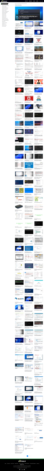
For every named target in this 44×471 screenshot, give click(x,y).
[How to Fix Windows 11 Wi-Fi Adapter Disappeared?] (19, 115)
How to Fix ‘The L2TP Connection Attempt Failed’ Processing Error (28, 218)
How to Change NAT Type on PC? (38, 202)
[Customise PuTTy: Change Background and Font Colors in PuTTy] (29, 190)
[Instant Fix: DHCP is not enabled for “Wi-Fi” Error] (38, 73)
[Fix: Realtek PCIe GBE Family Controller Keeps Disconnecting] (38, 32)
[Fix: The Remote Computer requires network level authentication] (38, 331)
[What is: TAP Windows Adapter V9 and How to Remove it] (38, 399)
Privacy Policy (12, 463)
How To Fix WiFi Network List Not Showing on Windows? (28, 44)
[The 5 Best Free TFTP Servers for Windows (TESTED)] (38, 290)
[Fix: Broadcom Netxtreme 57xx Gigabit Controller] (38, 357)
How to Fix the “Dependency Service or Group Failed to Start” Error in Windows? (29, 53)
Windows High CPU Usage (5, 5)
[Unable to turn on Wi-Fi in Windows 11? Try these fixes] (29, 156)
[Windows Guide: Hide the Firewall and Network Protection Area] (19, 173)
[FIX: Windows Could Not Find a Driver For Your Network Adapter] (29, 348)
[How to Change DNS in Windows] (38, 307)
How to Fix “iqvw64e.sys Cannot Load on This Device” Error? (28, 36)
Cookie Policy (16, 463)
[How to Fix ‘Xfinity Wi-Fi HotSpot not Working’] (19, 257)
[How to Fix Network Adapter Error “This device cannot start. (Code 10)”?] (38, 407)
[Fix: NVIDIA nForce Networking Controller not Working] (19, 323)
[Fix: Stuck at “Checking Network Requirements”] (38, 323)
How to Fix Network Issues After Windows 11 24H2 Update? (19, 44)
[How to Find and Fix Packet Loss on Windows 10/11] (29, 81)
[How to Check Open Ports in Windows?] (38, 215)
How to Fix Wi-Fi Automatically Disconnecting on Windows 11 (28, 152)
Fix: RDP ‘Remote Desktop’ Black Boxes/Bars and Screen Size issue (38, 392)
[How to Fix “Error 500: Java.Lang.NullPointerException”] (19, 131)
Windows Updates (4, 6)
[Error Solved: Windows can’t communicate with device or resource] (19, 398)
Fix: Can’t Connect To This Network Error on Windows (29, 127)
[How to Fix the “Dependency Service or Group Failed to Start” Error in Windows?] (29, 48)
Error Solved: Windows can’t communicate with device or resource (18, 403)
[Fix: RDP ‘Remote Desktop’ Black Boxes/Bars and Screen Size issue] (38, 388)
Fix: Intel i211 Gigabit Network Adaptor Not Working (18, 85)
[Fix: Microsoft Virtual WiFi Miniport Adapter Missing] (29, 331)
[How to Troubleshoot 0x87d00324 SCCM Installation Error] (19, 65)
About (5, 463)
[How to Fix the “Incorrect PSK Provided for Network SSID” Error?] (19, 340)
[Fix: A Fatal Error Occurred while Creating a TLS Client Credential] (38, 65)
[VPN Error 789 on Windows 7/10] (29, 198)
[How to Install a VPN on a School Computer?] (38, 81)
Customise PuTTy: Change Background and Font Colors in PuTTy (28, 195)
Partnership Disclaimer (33, 463)
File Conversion (4, 26)
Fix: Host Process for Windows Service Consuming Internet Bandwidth (28, 371)
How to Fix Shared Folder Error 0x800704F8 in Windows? (28, 28)
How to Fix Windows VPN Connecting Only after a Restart (28, 252)
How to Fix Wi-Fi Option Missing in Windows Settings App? (19, 311)
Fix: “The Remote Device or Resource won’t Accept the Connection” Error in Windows (38, 384)
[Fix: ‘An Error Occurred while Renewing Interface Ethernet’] (19, 182)
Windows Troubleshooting (5, 11)
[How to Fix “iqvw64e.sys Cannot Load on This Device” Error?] (29, 32)
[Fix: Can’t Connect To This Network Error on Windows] (29, 123)
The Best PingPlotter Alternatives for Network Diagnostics (19, 286)
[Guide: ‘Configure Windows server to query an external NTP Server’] (19, 407)
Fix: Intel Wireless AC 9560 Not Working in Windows (28, 94)
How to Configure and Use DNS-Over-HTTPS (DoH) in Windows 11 (19, 168)
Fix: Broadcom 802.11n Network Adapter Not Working (38, 374)
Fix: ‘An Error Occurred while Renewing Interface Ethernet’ (18, 186)
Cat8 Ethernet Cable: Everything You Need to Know (38, 61)
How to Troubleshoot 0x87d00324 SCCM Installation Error (19, 69)
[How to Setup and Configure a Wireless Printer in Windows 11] (38, 156)
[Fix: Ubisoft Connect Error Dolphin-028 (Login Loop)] (19, 32)
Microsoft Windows (19, 3)
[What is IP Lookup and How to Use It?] (38, 437)
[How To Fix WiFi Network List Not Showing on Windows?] (29, 40)
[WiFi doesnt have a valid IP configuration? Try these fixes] (29, 139)
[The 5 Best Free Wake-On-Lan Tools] (38, 256)
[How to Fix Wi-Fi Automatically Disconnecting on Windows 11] (29, 148)
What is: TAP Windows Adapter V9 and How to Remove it (38, 403)
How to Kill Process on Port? (18, 227)
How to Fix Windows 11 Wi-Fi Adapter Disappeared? (18, 119)
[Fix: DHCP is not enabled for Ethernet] (19, 315)
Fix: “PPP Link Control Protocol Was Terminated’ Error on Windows (38, 119)
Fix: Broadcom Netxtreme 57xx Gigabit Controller (38, 361)
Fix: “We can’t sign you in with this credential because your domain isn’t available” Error (38, 53)
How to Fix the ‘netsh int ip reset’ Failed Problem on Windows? (38, 227)
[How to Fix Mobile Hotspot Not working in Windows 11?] (19, 139)
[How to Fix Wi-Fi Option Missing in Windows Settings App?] (19, 307)
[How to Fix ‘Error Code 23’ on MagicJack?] (19, 207)
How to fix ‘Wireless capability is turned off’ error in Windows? (19, 382)
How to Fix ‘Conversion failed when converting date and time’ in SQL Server (38, 209)
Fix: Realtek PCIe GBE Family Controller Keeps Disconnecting (38, 36)
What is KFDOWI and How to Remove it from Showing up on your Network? (19, 236)
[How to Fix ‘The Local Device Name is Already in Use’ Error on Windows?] (19, 248)
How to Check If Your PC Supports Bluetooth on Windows (38, 319)
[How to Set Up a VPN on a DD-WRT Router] (38, 274)
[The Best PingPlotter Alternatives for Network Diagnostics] (19, 282)
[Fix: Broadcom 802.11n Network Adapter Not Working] (38, 368)
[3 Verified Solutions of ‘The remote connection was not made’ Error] (29, 282)
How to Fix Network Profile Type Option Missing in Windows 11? (38, 94)
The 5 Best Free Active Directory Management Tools (19, 269)
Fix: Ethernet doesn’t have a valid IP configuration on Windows (19, 336)
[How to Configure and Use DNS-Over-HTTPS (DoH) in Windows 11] (19, 164)
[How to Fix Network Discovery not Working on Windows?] (38, 248)
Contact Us (38, 463)
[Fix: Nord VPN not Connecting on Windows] (19, 298)
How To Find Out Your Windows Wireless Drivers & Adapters (18, 452)
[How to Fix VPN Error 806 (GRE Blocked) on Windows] (38, 173)
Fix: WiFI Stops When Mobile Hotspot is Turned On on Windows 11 (29, 119)
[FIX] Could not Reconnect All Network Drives (28, 185)
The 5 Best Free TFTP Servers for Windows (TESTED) (38, 294)
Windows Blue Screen (5, 18)
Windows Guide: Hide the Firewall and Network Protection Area (19, 178)
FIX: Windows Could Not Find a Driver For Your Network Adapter (28, 352)
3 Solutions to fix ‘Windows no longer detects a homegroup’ (28, 392)
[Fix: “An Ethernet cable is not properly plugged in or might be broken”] (38, 23)
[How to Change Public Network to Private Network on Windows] (29, 356)
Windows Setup (4, 14)
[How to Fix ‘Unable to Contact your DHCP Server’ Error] (29, 323)
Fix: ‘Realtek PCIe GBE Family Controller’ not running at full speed (38, 235)
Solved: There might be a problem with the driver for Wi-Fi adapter (29, 311)
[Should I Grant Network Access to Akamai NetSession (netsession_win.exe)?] (38, 347)
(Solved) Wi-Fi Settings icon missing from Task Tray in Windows (19, 94)
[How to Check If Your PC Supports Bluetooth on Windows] (38, 315)
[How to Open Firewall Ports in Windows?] (29, 223)
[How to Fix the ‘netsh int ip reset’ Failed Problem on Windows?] (38, 223)
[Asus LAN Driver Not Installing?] (19, 73)
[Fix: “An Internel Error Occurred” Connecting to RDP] (19, 290)
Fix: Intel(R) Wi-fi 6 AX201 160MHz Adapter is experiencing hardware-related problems (38, 136)
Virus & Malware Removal (5, 20)
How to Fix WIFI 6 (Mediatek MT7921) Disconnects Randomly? (19, 127)
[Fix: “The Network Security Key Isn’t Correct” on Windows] (29, 13)
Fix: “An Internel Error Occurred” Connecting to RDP (19, 294)
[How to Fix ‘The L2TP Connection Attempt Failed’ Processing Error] (29, 215)
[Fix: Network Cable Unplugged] (29, 378)
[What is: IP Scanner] (38, 429)
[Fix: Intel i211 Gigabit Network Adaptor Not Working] (19, 81)
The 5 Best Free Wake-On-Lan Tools (38, 260)
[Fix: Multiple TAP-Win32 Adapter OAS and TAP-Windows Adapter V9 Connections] (29, 416)
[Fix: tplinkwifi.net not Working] (38, 282)
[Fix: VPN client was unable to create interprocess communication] (29, 315)
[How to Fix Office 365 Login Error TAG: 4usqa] (19, 23)
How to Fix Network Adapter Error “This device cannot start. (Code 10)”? (38, 412)
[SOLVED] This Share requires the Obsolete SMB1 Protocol (38, 168)
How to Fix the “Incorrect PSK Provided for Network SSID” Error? (19, 344)
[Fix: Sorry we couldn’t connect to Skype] (19, 356)
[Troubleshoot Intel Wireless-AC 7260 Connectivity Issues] (29, 165)
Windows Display (4, 13)
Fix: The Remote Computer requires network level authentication (38, 335)
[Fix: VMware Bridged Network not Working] (38, 265)
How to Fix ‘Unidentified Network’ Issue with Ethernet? (38, 303)
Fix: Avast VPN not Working (28, 269)
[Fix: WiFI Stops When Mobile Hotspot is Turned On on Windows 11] (29, 115)
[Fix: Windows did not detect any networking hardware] (19, 389)
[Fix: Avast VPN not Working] (29, 265)
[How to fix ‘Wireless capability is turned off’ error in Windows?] (19, 378)
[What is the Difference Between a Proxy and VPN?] (19, 190)
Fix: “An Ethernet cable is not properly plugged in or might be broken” (38, 28)
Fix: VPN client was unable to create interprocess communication (29, 319)
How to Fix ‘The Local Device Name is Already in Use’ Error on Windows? (19, 253)
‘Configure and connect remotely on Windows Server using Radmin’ (38, 186)
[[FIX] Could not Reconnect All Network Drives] (29, 182)
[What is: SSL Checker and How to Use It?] (29, 429)
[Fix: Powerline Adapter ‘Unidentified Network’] (29, 445)
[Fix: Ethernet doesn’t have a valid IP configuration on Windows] (19, 331)
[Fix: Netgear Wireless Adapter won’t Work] (19, 348)
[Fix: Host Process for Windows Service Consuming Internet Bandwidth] (29, 366)
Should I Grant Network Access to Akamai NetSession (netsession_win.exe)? (38, 350)
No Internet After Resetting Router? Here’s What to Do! (38, 44)
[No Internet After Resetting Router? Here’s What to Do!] (38, 40)
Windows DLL (3, 21)
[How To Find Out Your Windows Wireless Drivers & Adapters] (19, 447)
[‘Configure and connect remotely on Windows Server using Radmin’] (38, 182)
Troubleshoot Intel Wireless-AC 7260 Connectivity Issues (28, 169)
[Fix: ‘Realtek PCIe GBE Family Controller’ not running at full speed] (38, 231)
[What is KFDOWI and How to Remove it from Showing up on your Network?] (19, 231)
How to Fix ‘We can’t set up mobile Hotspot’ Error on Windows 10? (29, 178)
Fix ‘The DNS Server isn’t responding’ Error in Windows (18, 110)
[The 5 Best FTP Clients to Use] (19, 215)
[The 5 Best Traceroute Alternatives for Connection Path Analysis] (19, 240)
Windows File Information (5, 19)
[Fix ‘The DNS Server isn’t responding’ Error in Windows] (19, 106)
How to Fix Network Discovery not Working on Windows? (38, 252)
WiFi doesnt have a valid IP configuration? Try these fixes (28, 143)
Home (16, 3)
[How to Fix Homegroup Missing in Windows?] (29, 240)
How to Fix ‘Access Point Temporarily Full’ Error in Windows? (29, 61)
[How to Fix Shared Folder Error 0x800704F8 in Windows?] (29, 23)
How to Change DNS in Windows (38, 310)
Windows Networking (4, 12)
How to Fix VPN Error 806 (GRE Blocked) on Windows (38, 178)
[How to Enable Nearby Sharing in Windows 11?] (38, 148)
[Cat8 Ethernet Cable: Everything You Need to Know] (38, 57)
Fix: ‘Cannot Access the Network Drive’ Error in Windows (28, 110)
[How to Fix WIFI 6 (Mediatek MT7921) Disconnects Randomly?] (19, 123)
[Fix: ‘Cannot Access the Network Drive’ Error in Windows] (29, 106)
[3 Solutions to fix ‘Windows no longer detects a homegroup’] (29, 388)
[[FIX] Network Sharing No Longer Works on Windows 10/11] (19, 98)
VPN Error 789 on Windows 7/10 (28, 202)
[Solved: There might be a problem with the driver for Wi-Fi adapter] (29, 307)
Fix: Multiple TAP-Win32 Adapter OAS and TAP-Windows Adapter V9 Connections (29, 421)
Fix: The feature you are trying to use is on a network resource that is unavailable (29, 403)
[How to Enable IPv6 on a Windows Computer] (19, 365)
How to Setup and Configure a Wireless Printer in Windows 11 (38, 160)
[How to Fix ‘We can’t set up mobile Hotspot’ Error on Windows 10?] (29, 173)
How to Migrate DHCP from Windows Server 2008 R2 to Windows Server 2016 (28, 412)
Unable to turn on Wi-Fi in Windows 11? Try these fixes (29, 160)
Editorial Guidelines (27, 463)
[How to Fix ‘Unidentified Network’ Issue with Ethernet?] (38, 298)
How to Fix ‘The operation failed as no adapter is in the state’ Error (29, 294)
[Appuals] (4, 1)
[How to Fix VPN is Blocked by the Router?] (38, 98)
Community (8, 463)
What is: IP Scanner (36, 433)
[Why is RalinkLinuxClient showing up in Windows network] (29, 340)
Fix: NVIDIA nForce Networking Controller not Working (18, 327)
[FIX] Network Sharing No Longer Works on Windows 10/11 (19, 102)
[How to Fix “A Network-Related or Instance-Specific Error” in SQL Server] (29, 207)
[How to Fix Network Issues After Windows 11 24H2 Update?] (19, 40)
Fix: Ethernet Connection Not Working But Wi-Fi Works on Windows (37, 111)
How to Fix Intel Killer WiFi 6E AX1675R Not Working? (28, 102)
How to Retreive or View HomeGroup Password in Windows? (18, 278)
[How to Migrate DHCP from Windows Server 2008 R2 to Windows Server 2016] (29, 407)
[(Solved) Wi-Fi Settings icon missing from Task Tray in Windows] (19, 90)
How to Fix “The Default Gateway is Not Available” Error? (38, 143)
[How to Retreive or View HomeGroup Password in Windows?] (19, 274)
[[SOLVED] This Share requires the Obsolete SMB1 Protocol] (38, 164)
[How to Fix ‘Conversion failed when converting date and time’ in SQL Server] (38, 206)
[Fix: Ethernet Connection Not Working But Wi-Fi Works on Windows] (38, 106)
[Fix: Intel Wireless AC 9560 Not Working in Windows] (29, 90)
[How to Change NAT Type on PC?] (38, 198)
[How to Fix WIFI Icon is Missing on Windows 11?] (19, 156)
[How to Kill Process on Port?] (19, 223)
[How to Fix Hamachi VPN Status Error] (29, 256)
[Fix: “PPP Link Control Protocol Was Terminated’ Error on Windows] (38, 115)
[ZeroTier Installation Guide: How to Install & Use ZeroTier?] (29, 73)
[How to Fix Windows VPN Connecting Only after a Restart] (29, 248)
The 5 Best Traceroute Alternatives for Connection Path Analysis (19, 244)
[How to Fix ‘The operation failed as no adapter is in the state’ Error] (29, 290)
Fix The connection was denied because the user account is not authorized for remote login (28, 303)
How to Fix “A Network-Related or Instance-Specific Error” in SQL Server (28, 211)
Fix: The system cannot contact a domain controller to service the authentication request (19, 61)
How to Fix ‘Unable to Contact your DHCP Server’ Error (29, 327)
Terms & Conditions (21, 463)
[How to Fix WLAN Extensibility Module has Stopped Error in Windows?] (29, 65)
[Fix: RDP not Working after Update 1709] (38, 419)
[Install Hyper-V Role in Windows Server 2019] (19, 198)
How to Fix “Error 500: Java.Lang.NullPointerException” (19, 135)
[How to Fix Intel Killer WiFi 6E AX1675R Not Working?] (29, 98)
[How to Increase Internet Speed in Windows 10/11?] (29, 131)
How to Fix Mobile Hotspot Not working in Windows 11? (18, 143)
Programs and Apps (4, 22)
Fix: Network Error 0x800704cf (18, 432)
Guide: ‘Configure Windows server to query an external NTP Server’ (19, 412)
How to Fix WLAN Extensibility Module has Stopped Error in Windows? (28, 69)
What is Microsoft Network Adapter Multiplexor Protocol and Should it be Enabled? (38, 244)
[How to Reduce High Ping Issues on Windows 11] (38, 123)
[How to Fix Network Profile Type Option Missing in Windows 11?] (38, 90)
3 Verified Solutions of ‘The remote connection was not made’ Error (29, 286)
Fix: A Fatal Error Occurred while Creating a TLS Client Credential (38, 69)
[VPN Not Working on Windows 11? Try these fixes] (19, 148)
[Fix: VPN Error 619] (29, 274)
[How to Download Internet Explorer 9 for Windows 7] (19, 416)
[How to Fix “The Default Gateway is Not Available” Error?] (38, 139)
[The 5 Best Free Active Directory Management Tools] (19, 265)
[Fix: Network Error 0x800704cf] (19, 429)
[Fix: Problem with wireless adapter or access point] (38, 340)
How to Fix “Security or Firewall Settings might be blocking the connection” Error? (18, 53)
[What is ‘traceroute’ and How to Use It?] (29, 436)
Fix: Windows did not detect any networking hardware (19, 394)
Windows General (4, 10)
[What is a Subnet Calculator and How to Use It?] (19, 437)
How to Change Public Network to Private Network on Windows (29, 361)
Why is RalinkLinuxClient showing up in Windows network (29, 344)
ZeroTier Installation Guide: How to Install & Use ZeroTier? (29, 77)
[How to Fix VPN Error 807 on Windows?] (38, 190)
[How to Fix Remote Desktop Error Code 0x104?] (29, 231)
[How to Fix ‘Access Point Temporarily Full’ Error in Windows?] (29, 57)
